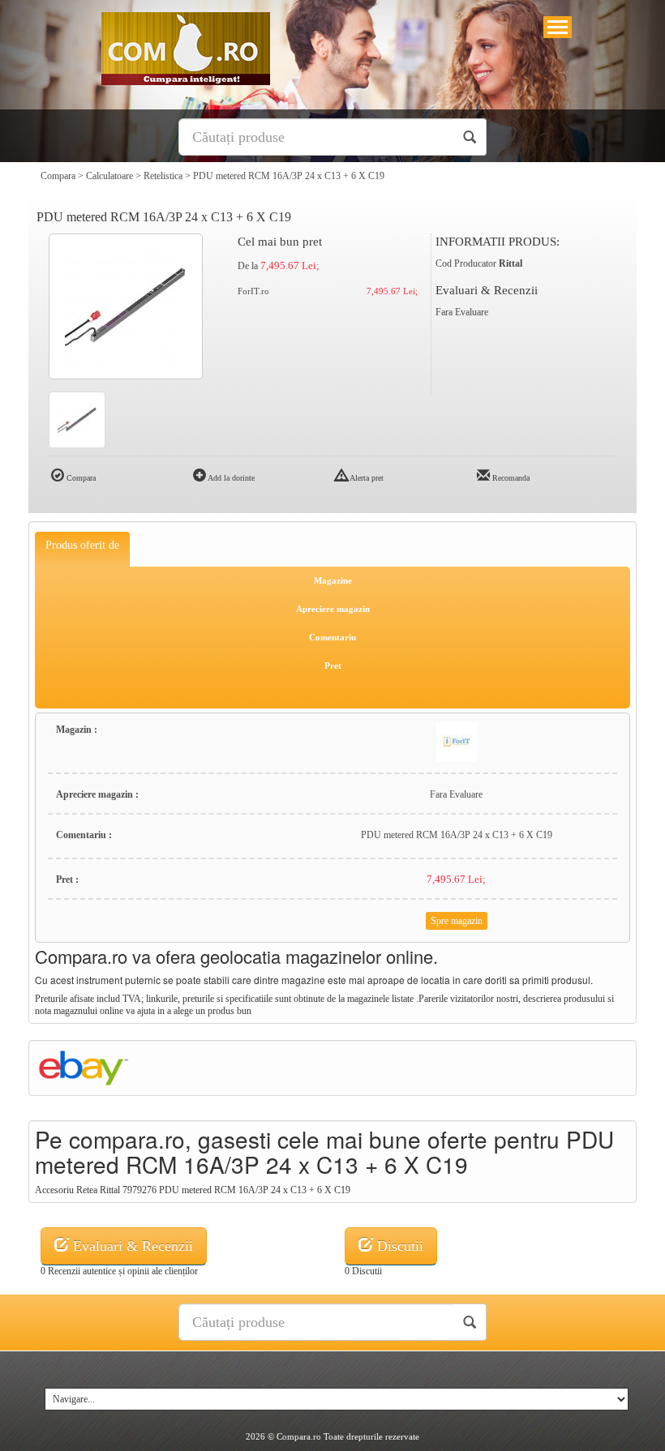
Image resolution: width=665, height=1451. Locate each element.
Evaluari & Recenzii (131, 1246)
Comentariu (332, 637)
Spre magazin (457, 921)
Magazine (333, 580)
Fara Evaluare (461, 312)
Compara (58, 176)
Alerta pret (366, 477)
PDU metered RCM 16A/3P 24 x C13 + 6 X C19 (288, 176)
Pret (332, 665)
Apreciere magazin (333, 609)
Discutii (398, 1246)
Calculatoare (109, 176)
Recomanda (510, 477)
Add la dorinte (230, 477)
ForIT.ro (253, 291)
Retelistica (163, 176)
